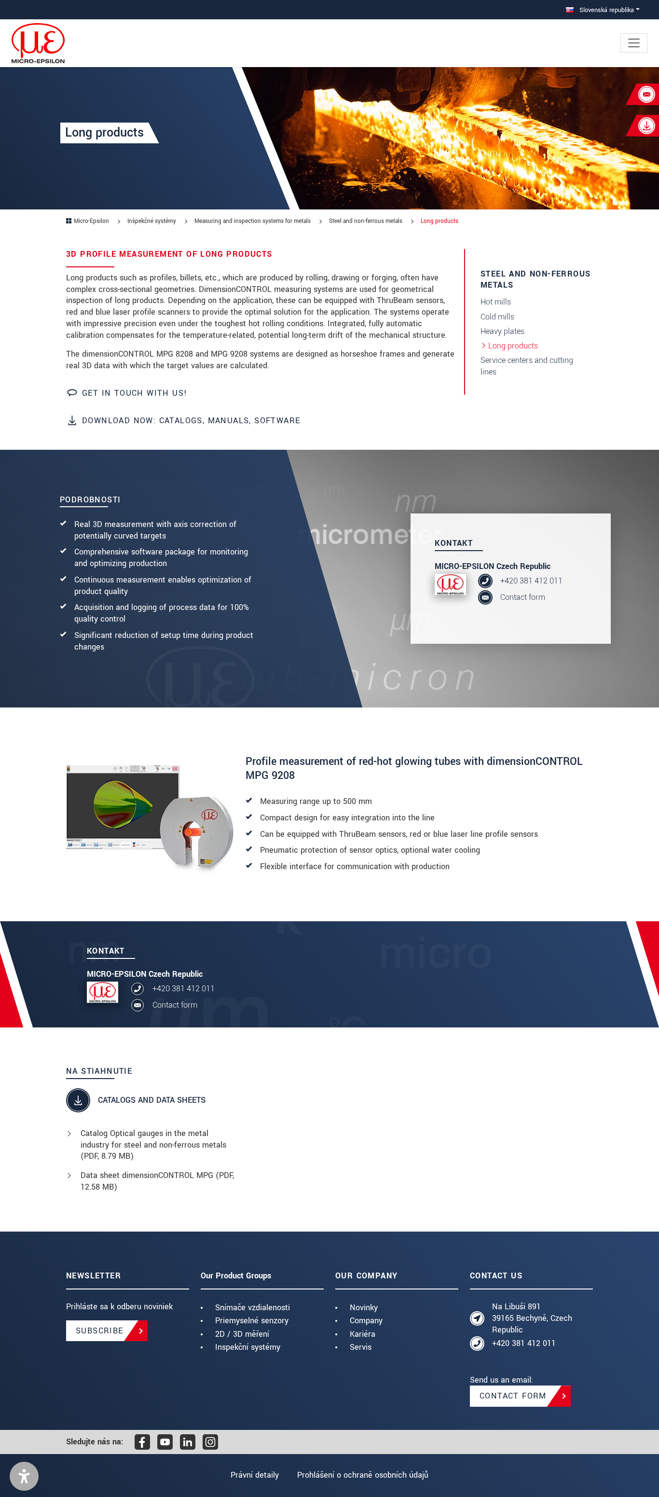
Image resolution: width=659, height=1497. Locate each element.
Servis (360, 1347)
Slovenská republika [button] (605, 9)
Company (366, 1321)
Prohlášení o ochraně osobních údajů (362, 1475)
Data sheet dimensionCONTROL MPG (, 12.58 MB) (157, 1181)
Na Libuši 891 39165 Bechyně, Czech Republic (532, 1318)
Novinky (364, 1308)
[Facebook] (142, 1442)
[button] (24, 1476)
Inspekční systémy (247, 1347)
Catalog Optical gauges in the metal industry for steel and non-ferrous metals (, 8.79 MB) (153, 1145)
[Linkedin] (187, 1442)
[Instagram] (210, 1442)
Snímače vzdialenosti (252, 1308)
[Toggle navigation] (633, 43)
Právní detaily (255, 1475)
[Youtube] (165, 1442)
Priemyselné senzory (251, 1321)
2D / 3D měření (242, 1334)
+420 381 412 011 (531, 580)
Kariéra (362, 1334)
